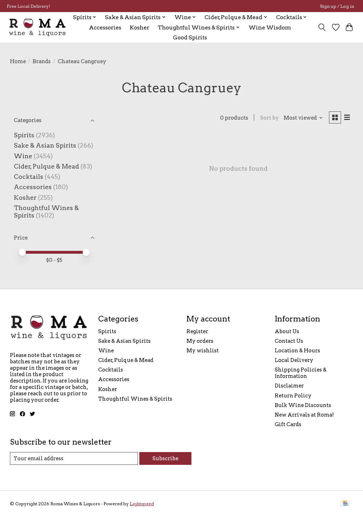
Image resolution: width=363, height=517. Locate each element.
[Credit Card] (345, 503)
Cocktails (28, 176)
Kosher (139, 27)
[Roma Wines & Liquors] (38, 27)
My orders (199, 341)
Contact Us (289, 341)
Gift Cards (288, 424)
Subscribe (165, 458)
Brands (42, 61)
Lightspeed (142, 503)
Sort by (269, 118)
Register (197, 331)
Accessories (105, 27)
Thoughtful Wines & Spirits (135, 399)
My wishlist (202, 350)
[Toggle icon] (322, 27)
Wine (23, 156)
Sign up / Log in (337, 6)
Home (18, 61)
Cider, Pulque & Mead (46, 166)
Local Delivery (294, 360)
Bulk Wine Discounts (303, 405)
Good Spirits (190, 37)
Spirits (24, 135)
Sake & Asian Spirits (45, 145)
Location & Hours (297, 350)
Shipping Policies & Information (300, 373)
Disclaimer (289, 386)
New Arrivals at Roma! (304, 415)
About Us (287, 331)
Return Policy (293, 395)
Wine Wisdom (269, 27)
